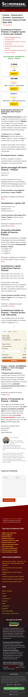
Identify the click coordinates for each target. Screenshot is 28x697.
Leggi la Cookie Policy (14, 682)
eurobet (14, 98)
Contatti (4, 596)
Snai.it (3, 199)
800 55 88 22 (12, 667)
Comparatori (5, 606)
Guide (3, 603)
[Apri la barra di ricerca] (26, 10)
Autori (3, 593)
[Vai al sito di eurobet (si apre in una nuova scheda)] (14, 94)
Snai (14, 68)
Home (10, 518)
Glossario (4, 601)
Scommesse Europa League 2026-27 (12, 581)
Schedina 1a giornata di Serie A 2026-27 (13, 576)
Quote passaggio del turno (13, 37)
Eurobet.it (12, 226)
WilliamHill (14, 83)
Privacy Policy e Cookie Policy (10, 613)
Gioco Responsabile (7, 611)
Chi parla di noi (6, 598)
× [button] (26, 673)
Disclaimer (5, 608)
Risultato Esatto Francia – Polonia (15, 41)
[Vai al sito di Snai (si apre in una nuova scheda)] (14, 65)
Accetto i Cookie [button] (14, 688)
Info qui (15, 74)
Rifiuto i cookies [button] (14, 691)
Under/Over (8, 44)
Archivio (15, 518)
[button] (14, 694)
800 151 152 (17, 668)
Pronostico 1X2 (9, 39)
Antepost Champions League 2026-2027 (13, 579)
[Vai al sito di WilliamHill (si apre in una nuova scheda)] (14, 79)
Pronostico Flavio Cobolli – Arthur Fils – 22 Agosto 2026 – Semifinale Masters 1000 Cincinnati (13, 563)
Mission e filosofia (7, 591)
